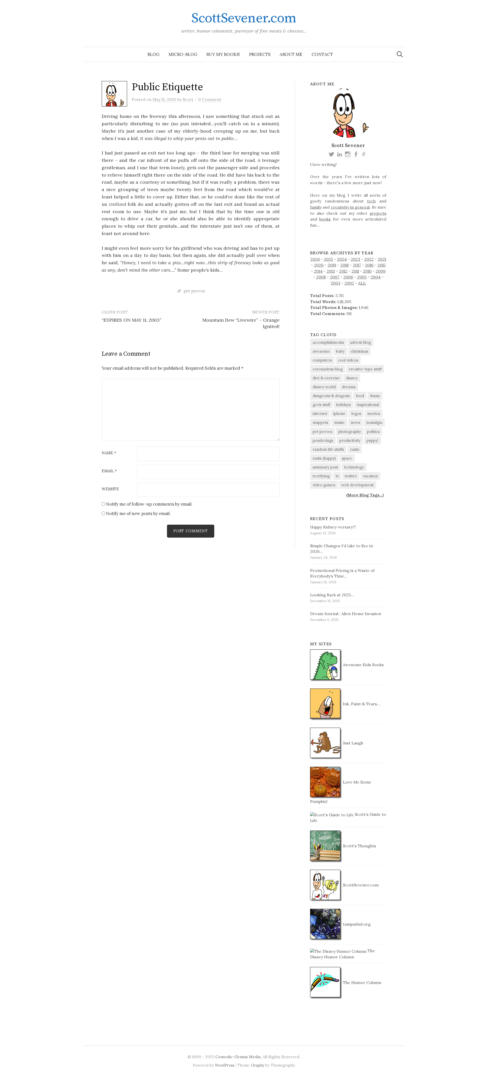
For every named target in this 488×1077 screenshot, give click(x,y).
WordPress (224, 1065)
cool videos (348, 360)
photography (349, 431)
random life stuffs (328, 449)
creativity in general (350, 207)
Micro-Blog (183, 54)
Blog (153, 54)
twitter (351, 476)
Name (109, 453)
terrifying (321, 476)
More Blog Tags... (365, 494)
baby (340, 351)
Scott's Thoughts (359, 845)
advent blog (360, 342)
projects (378, 213)
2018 (344, 265)
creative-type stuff (365, 369)
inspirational (368, 404)
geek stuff (321, 404)
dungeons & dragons (331, 395)
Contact (322, 54)
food (360, 395)
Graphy (257, 1065)
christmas (359, 351)
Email (109, 471)
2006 (348, 276)
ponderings (323, 440)
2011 (355, 271)
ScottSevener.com (243, 18)
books (325, 219)
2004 (375, 276)
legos (356, 413)
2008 (321, 276)
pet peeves (194, 291)
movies (373, 413)
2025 (328, 259)
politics (373, 431)
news (355, 422)
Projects (259, 54)
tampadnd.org (356, 924)
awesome (321, 351)
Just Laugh (352, 742)
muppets (320, 422)
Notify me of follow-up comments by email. (149, 504)
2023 (355, 259)
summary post (325, 467)
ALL (362, 283)
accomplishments (328, 342)
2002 (349, 283)
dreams (349, 386)
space (347, 458)
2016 (369, 265)
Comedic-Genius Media (238, 1056)
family (316, 207)
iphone (339, 413)
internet (320, 413)
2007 (334, 276)
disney (352, 378)
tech (371, 201)
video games (324, 484)
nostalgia (374, 422)
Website (110, 489)
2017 (357, 265)
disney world (324, 386)
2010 (367, 271)
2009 (381, 271)
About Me (291, 54)
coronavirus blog (328, 369)
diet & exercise (326, 378)
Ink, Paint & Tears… (361, 703)
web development (357, 484)
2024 (342, 259)
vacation (370, 476)
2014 (318, 271)
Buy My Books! (223, 54)
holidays (343, 404)
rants (354, 449)
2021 (382, 259)
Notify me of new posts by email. (138, 513)
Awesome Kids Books (363, 664)
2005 (362, 276)
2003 (335, 283)
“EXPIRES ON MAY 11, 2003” (131, 320)
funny (375, 395)
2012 (343, 271)
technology (354, 467)
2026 (315, 259)
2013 (331, 271)
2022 (369, 259)
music (339, 422)
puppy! (372, 440)
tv (337, 476)
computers (322, 360)
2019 (332, 265)
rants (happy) (324, 458)
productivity (349, 440)
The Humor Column (361, 982)
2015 (381, 265)
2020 (319, 265)
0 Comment (209, 99)
